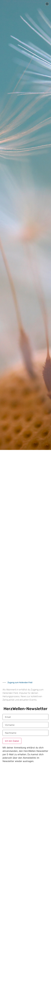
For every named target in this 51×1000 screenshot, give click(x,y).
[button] (47, 4)
